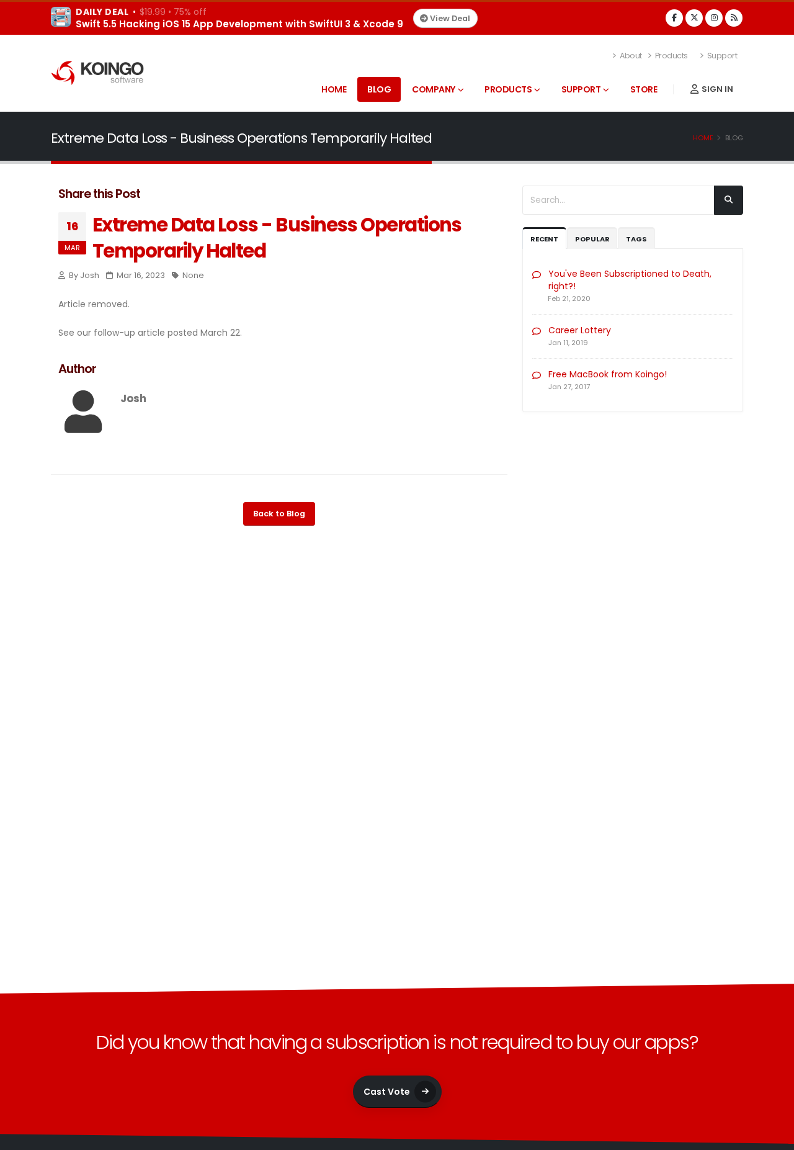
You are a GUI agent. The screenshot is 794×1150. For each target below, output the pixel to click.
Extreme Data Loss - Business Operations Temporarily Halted (277, 238)
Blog (379, 89)
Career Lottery (579, 330)
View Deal (449, 18)
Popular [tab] (592, 239)
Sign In (716, 89)
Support (721, 55)
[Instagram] (714, 18)
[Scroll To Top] (772, 1136)
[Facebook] (674, 18)
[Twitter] (694, 18)
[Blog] (734, 18)
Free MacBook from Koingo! (607, 374)
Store (644, 89)
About (630, 55)
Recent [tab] (544, 239)
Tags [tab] (636, 239)
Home (333, 89)
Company (433, 89)
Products (670, 55)
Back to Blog (279, 513)
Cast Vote (387, 1091)
